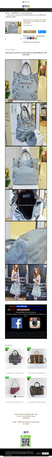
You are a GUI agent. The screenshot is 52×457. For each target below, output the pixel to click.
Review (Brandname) (34, 42)
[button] (50, 10)
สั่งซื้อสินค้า (30, 31)
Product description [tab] (10, 49)
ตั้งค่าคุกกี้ (38, 453)
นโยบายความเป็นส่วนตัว (30, 453)
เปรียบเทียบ (41, 36)
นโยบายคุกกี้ (9, 454)
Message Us (43, 31)
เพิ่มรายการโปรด (29, 36)
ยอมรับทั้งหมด (45, 453)
